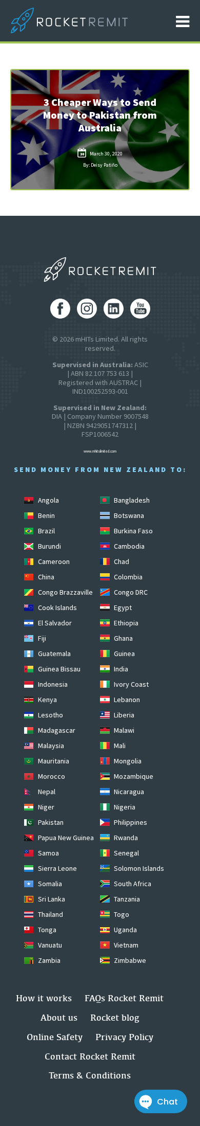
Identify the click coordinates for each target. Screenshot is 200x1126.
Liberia (123, 714)
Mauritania (52, 760)
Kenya (46, 699)
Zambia (48, 960)
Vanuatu (49, 945)
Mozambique (132, 776)
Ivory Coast (130, 684)
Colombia (127, 576)
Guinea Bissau (58, 668)
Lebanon (126, 699)
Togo (120, 914)
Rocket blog (114, 1017)
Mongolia (127, 760)
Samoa (47, 853)
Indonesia (52, 684)
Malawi (123, 730)
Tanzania (126, 899)
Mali (119, 745)
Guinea (123, 653)
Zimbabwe (129, 960)
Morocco (50, 776)
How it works (44, 998)
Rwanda (125, 837)
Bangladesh (131, 500)
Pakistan (50, 822)
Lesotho (49, 714)
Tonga (46, 929)
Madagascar (55, 730)
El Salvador (54, 622)
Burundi (48, 546)
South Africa (131, 883)
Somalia (49, 883)
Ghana (122, 638)
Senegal (125, 853)
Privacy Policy (124, 1036)
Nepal (45, 791)
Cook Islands (56, 607)
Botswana (128, 515)
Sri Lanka (50, 899)
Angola (47, 500)
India (120, 668)
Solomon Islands (138, 868)
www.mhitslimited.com (100, 451)
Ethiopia (125, 622)
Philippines (129, 822)
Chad (120, 561)
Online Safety (55, 1036)
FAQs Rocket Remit (124, 998)
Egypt (122, 607)
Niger (45, 807)
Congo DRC (130, 592)
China (45, 576)
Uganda (124, 929)
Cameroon (53, 561)
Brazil (45, 530)
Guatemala (53, 653)
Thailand (49, 914)
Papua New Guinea (65, 837)
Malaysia (50, 745)
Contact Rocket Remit (90, 1056)
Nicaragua (128, 791)
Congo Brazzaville (64, 592)
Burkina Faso (132, 530)
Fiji (41, 638)
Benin (45, 515)
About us (59, 1017)
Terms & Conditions (90, 1075)
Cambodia (128, 546)
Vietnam (125, 945)
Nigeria (123, 807)
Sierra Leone (56, 868)
